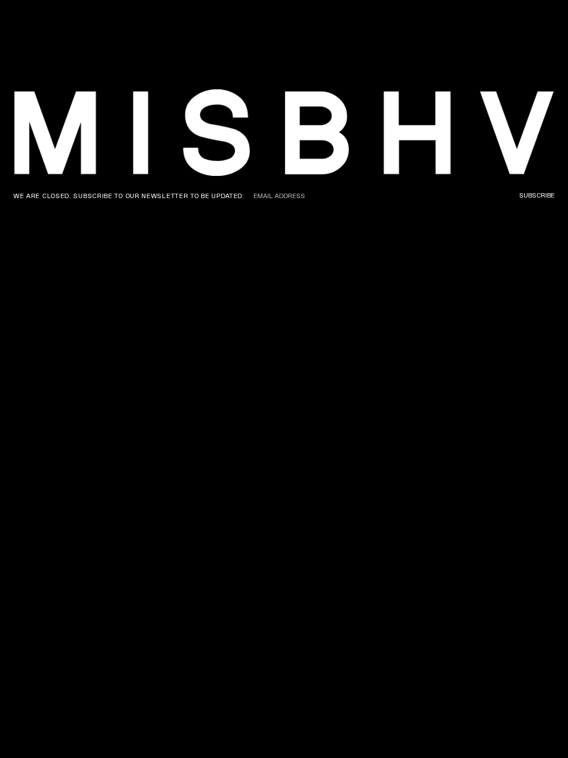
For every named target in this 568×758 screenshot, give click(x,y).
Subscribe (537, 195)
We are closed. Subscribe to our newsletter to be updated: (129, 196)
